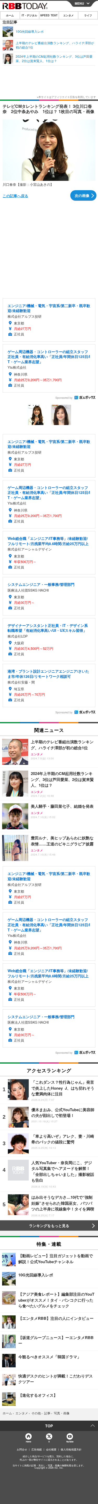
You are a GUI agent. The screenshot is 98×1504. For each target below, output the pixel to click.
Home (28, 1441)
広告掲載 (36, 1449)
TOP (49, 1425)
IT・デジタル (29, 15)
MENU (79, 3)
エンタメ (68, 15)
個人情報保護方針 (71, 1449)
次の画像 (82, 195)
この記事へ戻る (15, 195)
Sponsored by (63, 398)
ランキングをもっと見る (49, 1225)
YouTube (69, 1441)
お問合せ (22, 1449)
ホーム (10, 15)
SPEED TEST (48, 15)
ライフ (88, 15)
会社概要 (51, 1449)
